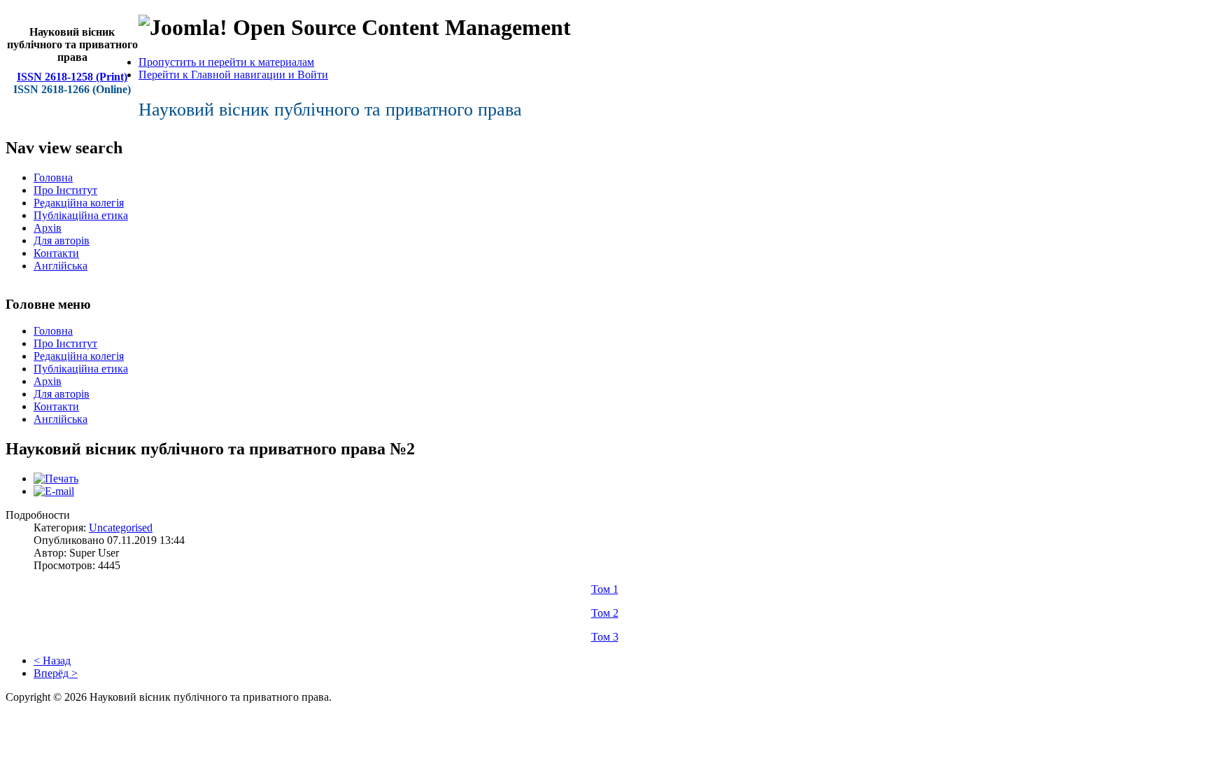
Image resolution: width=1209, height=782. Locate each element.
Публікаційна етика (81, 215)
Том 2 (604, 613)
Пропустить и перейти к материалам (226, 62)
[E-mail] (54, 491)
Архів (48, 228)
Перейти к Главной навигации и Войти (233, 75)
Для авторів (62, 240)
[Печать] (56, 478)
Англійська (60, 266)
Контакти (56, 253)
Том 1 (604, 589)
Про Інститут (65, 190)
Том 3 (604, 637)
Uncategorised (121, 527)
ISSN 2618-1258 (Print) (72, 77)
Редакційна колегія (79, 203)
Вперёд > (56, 673)
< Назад (52, 660)
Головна (53, 177)
